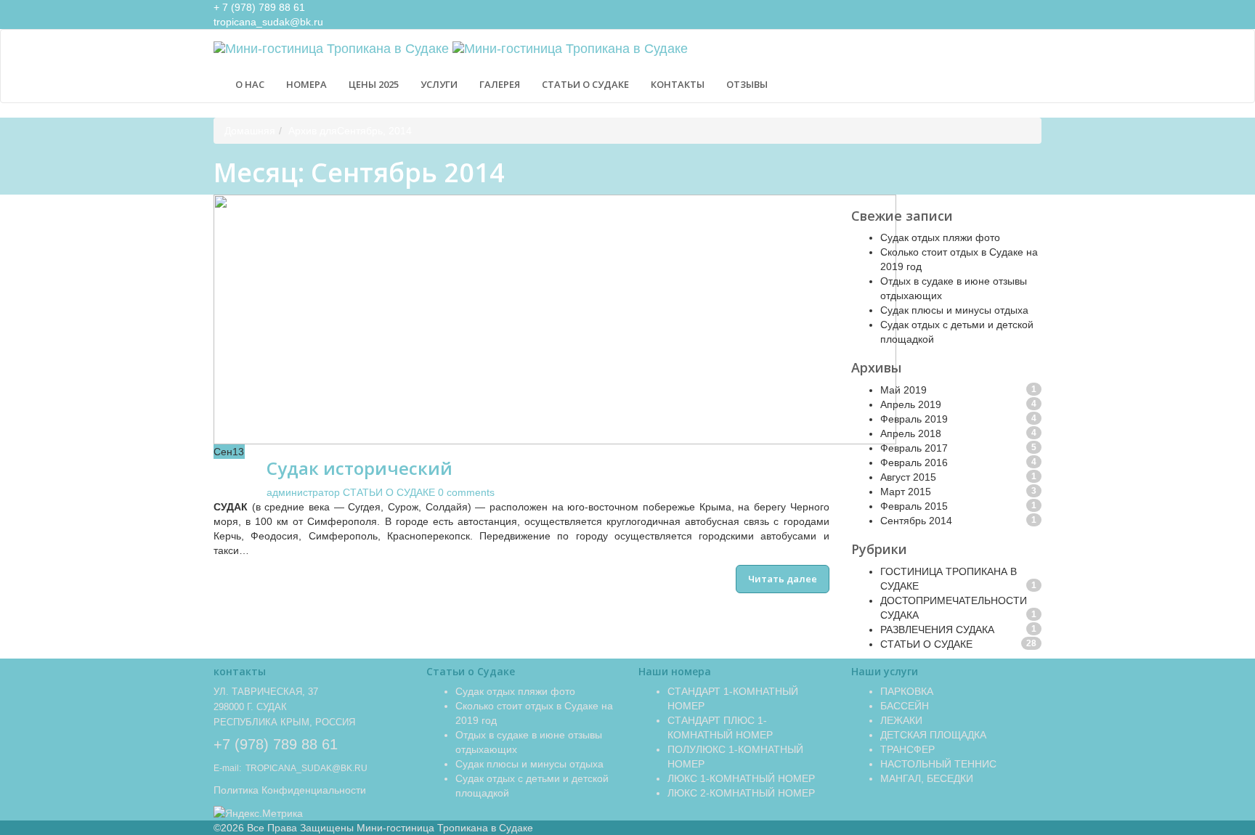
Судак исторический (359, 468)
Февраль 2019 (914, 419)
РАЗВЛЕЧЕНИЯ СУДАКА (937, 629)
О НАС (249, 84)
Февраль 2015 (914, 506)
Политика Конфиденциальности (290, 790)
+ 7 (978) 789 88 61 (259, 7)
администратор (303, 492)
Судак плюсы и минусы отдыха (954, 310)
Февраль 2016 (914, 462)
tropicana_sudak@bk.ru (268, 22)
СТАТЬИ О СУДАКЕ (585, 84)
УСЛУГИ (439, 84)
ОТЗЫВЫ (747, 84)
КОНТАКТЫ (677, 84)
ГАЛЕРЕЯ (499, 84)
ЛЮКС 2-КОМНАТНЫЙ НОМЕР (741, 793)
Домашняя (249, 131)
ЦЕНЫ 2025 (374, 84)
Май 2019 (903, 390)
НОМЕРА (306, 84)
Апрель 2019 (910, 404)
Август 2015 (908, 477)
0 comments (466, 492)
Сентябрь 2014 (916, 520)
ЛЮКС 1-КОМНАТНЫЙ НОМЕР (741, 778)
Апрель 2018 (910, 433)
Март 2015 (905, 491)
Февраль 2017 (914, 448)
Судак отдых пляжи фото (940, 237)
